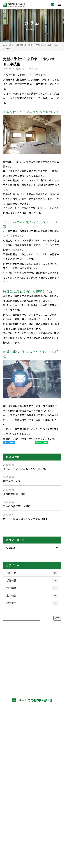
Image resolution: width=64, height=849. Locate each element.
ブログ (32, 791)
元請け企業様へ (32, 749)
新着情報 (31, 580)
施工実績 (30, 588)
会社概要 (32, 777)
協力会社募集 (32, 763)
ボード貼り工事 (32, 735)
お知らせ (31, 573)
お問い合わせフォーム (26, 419)
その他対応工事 (32, 742)
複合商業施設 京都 (14, 493)
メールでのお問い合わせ (34, 700)
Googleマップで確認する (32, 810)
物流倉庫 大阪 (12, 481)
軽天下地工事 (32, 728)
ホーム (32, 714)
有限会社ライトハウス (32, 798)
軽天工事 (30, 603)
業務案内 (32, 721)
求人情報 (31, 595)
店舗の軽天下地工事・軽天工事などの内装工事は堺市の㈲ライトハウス (32, 825)
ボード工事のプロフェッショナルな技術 (25, 519)
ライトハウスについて (32, 784)
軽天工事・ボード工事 (24, 45)
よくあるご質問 (32, 770)
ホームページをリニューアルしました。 (25, 468)
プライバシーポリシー (32, 829)
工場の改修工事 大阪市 (16, 506)
